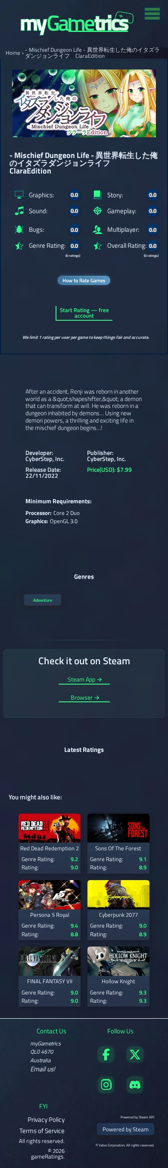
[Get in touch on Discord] (135, 1091)
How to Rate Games (84, 280)
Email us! (42, 1069)
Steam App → (85, 680)
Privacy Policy (46, 1119)
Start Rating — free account (84, 313)
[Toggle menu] (152, 13)
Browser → (85, 698)
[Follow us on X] (135, 1060)
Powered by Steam (126, 1129)
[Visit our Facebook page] (106, 1060)
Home (13, 53)
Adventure (42, 600)
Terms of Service (42, 1131)
